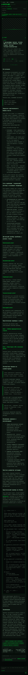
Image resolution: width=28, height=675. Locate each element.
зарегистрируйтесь (8, 659)
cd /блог (4, 12)
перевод (11, 641)
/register (4, 10)
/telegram (15, 8)
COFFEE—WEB (6, 4)
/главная (4, 8)
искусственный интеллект (13, 643)
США (15, 641)
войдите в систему (21, 658)
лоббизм (5, 643)
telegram (3, 670)
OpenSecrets (6, 496)
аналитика (16, 645)
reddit (7, 641)
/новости (9, 8)
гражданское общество (7, 645)
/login (24, 8)
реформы (21, 643)
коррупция (20, 641)
